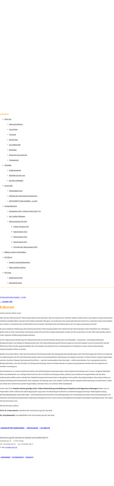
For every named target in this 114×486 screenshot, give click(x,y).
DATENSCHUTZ (18, 457)
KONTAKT (30, 457)
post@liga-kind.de (11, 447)
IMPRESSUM (5, 457)
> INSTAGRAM (32, 428)
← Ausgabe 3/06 (6, 302)
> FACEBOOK (44, 428)
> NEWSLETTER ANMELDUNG (12, 428)
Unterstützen (4, 114)
